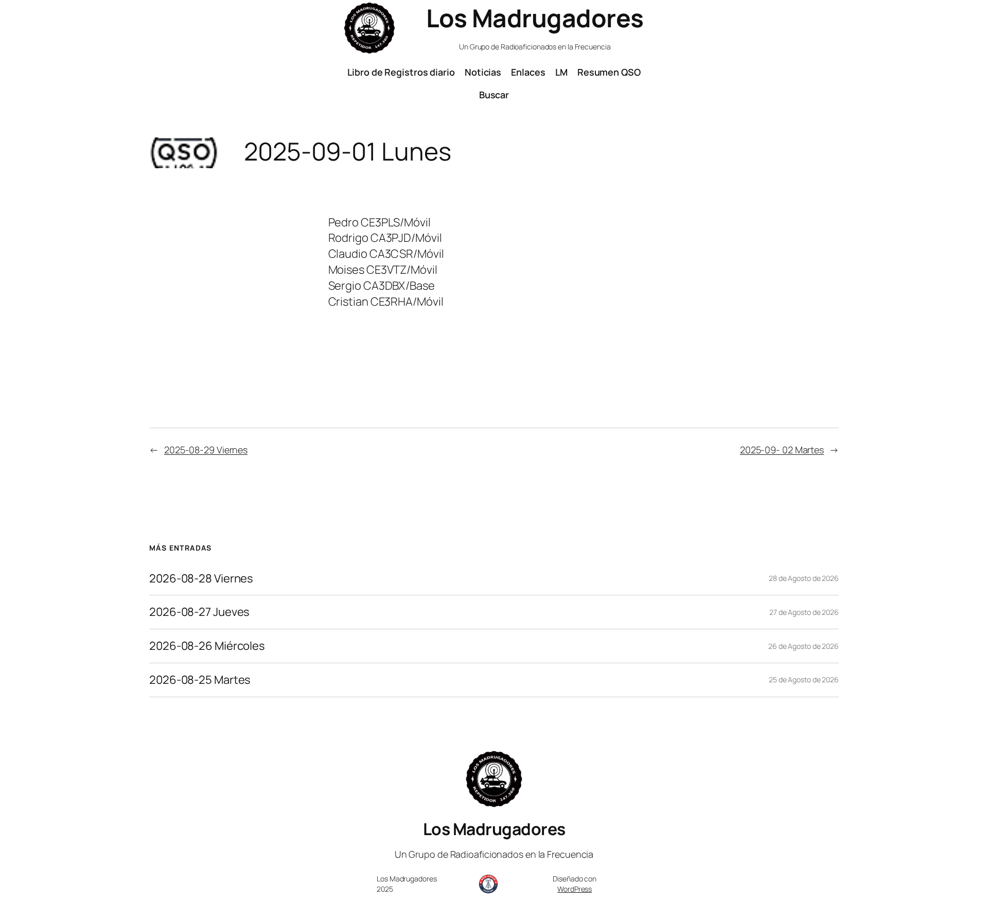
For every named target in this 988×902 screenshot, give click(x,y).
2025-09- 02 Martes (782, 450)
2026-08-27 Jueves (199, 612)
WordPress (574, 889)
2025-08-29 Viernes (206, 450)
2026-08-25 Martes (200, 680)
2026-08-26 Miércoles (207, 646)
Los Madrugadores (535, 17)
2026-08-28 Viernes (201, 578)
